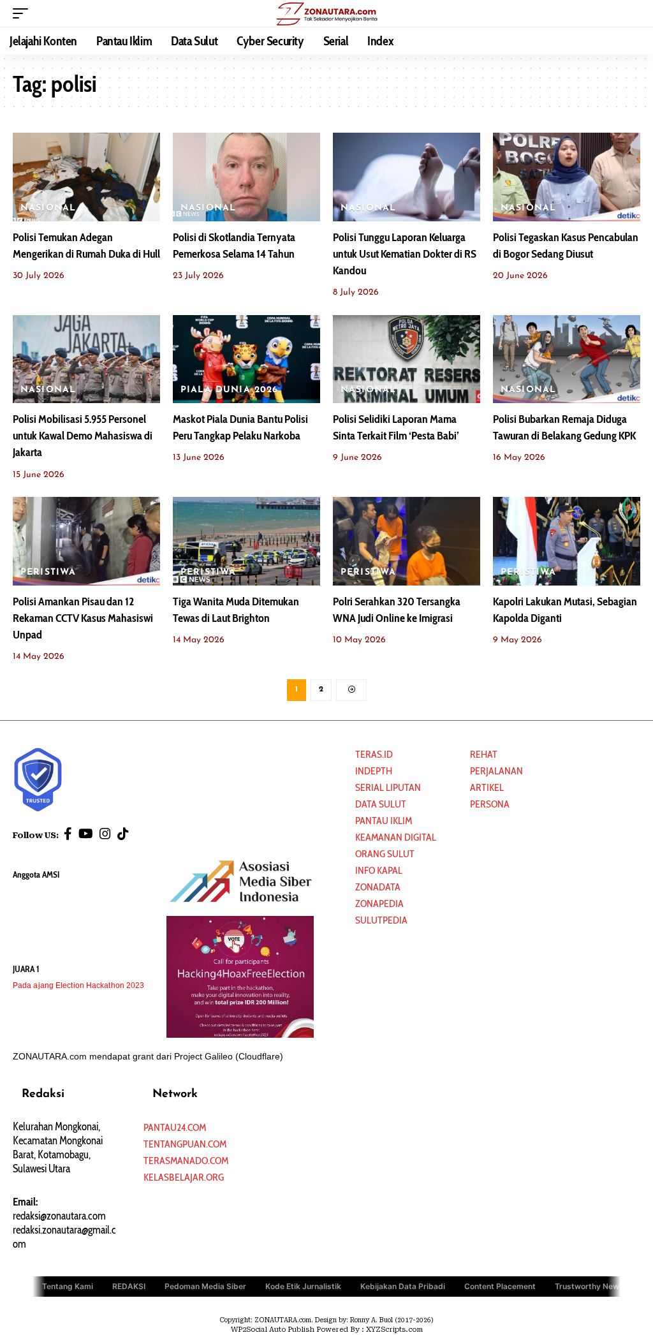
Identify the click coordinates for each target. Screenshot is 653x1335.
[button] (23, 13)
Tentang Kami (67, 1286)
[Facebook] (68, 834)
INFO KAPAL (378, 870)
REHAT (483, 754)
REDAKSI (128, 1286)
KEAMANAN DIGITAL (395, 837)
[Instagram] (105, 834)
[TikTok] (123, 834)
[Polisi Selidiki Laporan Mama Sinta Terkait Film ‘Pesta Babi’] (406, 359)
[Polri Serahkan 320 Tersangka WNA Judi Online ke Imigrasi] (406, 541)
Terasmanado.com (185, 1160)
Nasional (48, 208)
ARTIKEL (487, 787)
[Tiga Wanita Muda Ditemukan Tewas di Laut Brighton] (246, 541)
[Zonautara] (326, 13)
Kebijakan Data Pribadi (402, 1286)
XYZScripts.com (394, 1329)
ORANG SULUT (385, 854)
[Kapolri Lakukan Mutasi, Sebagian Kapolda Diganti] (566, 541)
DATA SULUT (380, 804)
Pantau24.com (174, 1127)
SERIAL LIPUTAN (388, 787)
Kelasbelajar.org (183, 1177)
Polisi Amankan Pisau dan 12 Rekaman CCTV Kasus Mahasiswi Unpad (83, 618)
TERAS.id (374, 754)
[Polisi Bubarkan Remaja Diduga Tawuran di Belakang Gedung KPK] (566, 359)
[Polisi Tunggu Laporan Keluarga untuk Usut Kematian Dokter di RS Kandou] (406, 177)
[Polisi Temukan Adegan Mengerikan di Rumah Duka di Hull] (86, 177)
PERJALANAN (496, 771)
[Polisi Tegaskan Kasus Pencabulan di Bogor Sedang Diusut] (566, 177)
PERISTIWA (48, 572)
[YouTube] (85, 834)
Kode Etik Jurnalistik (303, 1286)
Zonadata (377, 887)
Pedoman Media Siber (205, 1286)
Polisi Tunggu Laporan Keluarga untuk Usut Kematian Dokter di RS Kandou (404, 253)
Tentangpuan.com (184, 1144)
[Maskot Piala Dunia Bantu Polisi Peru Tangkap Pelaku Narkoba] (246, 359)
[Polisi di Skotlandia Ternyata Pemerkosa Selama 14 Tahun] (246, 177)
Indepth (373, 771)
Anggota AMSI (36, 874)
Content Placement (500, 1286)
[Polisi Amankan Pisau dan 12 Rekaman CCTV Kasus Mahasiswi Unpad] (86, 541)
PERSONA (490, 804)
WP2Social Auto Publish (272, 1329)
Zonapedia (379, 903)
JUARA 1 (26, 969)
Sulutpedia (381, 920)
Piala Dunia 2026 (229, 390)
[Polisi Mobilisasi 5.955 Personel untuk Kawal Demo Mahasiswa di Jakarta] (86, 359)
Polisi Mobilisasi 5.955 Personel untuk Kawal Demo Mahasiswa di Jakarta (82, 435)
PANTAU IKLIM (383, 821)
